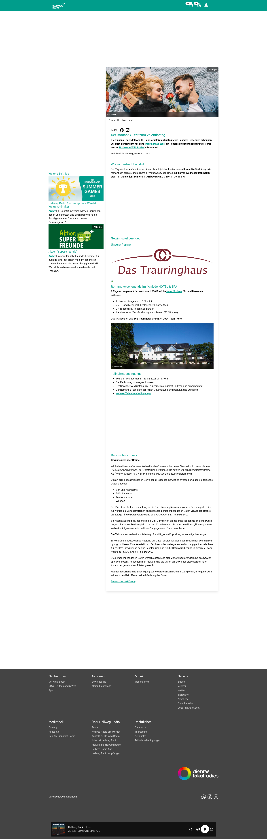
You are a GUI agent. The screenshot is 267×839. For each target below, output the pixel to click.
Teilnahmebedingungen (147, 740)
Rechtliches (143, 722)
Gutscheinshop (186, 703)
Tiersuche (183, 694)
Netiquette (140, 736)
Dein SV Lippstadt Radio (62, 736)
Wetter (181, 690)
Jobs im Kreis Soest (188, 707)
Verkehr (182, 686)
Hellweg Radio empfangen (106, 753)
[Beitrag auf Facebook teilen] (122, 130)
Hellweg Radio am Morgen (106, 731)
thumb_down (198, 829)
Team (95, 727)
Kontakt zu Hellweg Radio (106, 736)
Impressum (141, 731)
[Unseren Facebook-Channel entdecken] (209, 796)
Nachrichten (57, 676)
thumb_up (212, 829)
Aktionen (98, 676)
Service (183, 676)
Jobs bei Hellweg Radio (104, 740)
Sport (51, 690)
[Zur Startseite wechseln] (58, 5)
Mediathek (56, 722)
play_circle (205, 829)
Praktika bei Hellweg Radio (106, 744)
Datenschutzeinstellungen (63, 796)
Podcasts (54, 731)
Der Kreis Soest (57, 681)
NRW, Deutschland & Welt (62, 686)
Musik (139, 676)
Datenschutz (141, 727)
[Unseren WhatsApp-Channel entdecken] (203, 796)
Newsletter (183, 699)
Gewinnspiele (99, 681)
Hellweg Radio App (102, 749)
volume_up (190, 829)
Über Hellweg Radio (106, 722)
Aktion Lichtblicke (101, 686)
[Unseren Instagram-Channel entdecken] (216, 796)
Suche (181, 681)
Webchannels (142, 681)
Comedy (53, 727)
